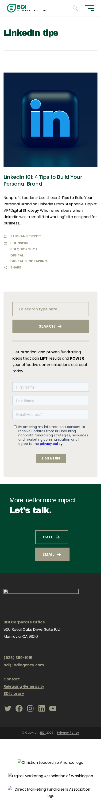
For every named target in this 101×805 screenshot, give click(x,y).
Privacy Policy (68, 733)
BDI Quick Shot (24, 249)
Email (48, 554)
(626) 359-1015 (18, 657)
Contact (12, 679)
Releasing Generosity (24, 686)
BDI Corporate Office (24, 622)
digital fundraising (28, 261)
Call (48, 537)
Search (47, 326)
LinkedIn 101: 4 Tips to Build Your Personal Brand (43, 180)
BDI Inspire (19, 243)
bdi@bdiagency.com (24, 665)
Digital (17, 255)
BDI (43, 733)
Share (15, 267)
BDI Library (14, 693)
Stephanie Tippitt (25, 236)
